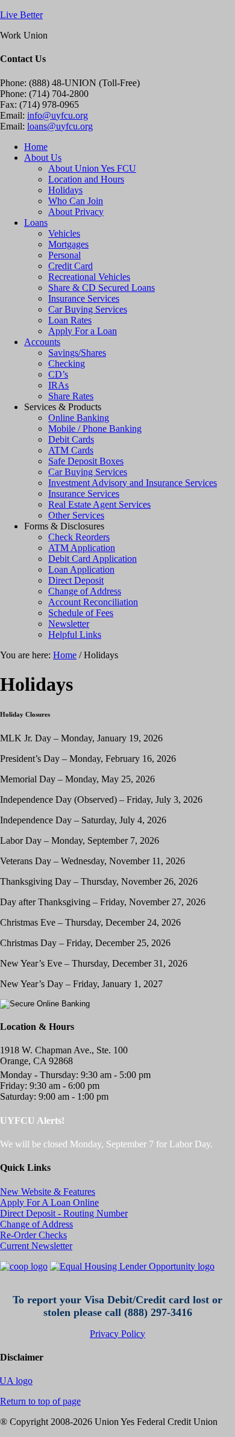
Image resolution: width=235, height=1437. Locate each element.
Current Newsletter (36, 1246)
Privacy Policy (117, 1334)
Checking (66, 363)
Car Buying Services (87, 309)
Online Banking (78, 418)
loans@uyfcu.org (60, 126)
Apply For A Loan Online (49, 1202)
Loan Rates (70, 320)
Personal (64, 255)
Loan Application (81, 569)
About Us (42, 157)
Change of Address (84, 591)
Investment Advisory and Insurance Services (132, 483)
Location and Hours (86, 179)
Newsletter (68, 624)
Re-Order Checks (33, 1235)
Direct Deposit (76, 580)
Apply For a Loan (82, 331)
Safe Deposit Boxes (86, 461)
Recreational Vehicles (89, 277)
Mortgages (68, 244)
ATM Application (81, 548)
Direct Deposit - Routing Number (64, 1213)
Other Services (76, 515)
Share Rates (70, 396)
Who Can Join (75, 201)
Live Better (21, 15)
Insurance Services (83, 298)
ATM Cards (70, 450)
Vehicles (64, 233)
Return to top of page (40, 1401)
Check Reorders (79, 537)
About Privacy (76, 212)
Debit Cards (71, 439)
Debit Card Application (92, 558)
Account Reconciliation (93, 602)
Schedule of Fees (80, 613)
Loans (36, 222)
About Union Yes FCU (92, 168)
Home (36, 147)
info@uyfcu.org (57, 115)
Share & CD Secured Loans (101, 287)
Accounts (42, 342)
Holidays (65, 190)
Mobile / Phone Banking (95, 428)
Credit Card (70, 266)
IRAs (58, 385)
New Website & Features (47, 1191)
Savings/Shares (77, 353)
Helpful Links (74, 634)
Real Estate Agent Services (99, 504)
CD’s (58, 374)
